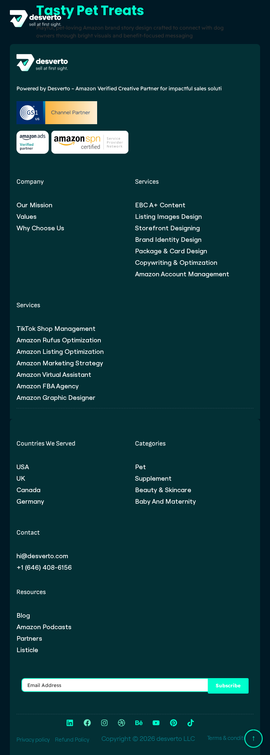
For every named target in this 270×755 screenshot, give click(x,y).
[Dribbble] (121, 723)
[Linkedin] (70, 723)
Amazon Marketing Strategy (59, 363)
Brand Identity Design (168, 239)
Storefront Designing (167, 228)
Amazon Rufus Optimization (58, 340)
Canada (28, 490)
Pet (140, 467)
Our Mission (34, 205)
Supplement (153, 478)
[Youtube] (156, 723)
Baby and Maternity (165, 501)
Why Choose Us (40, 228)
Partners (29, 638)
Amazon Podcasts (43, 627)
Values (26, 216)
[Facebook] (87, 723)
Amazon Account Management (182, 274)
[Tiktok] (191, 723)
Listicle (27, 650)
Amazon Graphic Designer (55, 397)
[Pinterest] (173, 723)
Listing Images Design (168, 216)
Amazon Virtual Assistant (53, 374)
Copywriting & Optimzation (176, 262)
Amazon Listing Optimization (60, 351)
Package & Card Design (171, 251)
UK (20, 478)
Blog (23, 615)
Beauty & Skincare (163, 490)
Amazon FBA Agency (47, 386)
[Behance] (139, 723)
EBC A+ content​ (160, 205)
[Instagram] (104, 723)
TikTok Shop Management (55, 328)
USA (22, 467)
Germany (30, 501)
